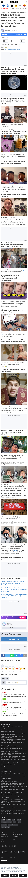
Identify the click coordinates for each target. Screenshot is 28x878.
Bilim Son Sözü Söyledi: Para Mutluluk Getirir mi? (11, 748)
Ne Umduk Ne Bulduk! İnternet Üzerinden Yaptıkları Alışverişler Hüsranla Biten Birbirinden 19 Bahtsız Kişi (14, 589)
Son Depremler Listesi (6, 771)
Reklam (2, 839)
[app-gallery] (21, 852)
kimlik (12, 407)
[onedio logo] (13, 861)
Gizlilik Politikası (4, 836)
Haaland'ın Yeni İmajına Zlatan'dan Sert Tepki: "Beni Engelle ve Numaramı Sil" (14, 714)
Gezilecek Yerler (5, 827)
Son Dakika (4, 824)
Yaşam (7, 12)
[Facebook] (5, 846)
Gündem (5, 692)
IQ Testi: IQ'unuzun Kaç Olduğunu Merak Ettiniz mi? (12, 813)
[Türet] (20, 5)
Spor (4, 698)
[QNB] (16, 5)
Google (3, 334)
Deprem (9, 819)
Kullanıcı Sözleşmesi (17, 834)
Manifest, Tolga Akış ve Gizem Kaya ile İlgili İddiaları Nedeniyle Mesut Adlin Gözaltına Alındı (14, 695)
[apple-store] (5, 852)
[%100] (12, 5)
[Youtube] (11, 846)
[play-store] (13, 852)
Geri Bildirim (4, 834)
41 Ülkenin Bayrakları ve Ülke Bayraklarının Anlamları (12, 807)
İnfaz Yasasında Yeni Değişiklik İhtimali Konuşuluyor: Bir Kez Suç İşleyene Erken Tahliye (14, 708)
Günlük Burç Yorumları (7, 822)
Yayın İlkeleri (16, 836)
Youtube (19, 819)
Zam (14, 819)
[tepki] (2, 668)
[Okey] (8, 5)
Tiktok (19, 822)
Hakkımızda (3, 832)
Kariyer (14, 832)
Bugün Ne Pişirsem (13, 824)
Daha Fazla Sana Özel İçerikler (13, 639)
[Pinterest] (14, 846)
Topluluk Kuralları (5, 838)
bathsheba (11, 30)
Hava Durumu (4, 769)
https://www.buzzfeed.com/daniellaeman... (13, 49)
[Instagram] (2, 846)
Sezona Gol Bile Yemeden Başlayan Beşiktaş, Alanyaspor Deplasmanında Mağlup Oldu (14, 701)
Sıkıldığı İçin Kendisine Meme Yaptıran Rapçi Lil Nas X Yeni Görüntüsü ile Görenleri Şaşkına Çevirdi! (14, 595)
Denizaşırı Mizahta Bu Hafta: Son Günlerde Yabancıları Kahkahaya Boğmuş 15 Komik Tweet (12, 583)
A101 (15, 822)
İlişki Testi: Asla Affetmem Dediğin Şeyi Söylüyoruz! (12, 742)
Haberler (3, 12)
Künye (14, 838)
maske (15, 550)
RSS (14, 839)
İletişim (2, 841)
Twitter (3, 819)
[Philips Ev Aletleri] (3, 5)
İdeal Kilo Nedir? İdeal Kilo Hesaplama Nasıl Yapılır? (12, 799)
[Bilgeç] (24, 5)
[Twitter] (8, 846)
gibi (24, 270)
